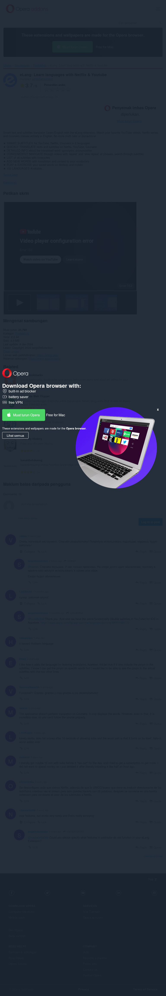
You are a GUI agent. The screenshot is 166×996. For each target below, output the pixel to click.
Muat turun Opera (26, 414)
